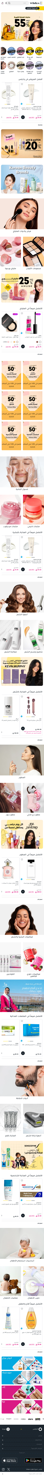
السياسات (39, 1444)
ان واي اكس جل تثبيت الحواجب (33, 337)
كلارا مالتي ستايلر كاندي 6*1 (34, 720)
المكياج (11, 71)
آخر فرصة (39, 57)
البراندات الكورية (39, 72)
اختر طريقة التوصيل (32, 8)
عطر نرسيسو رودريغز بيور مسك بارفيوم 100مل (32, 884)
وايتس (40, 1435)
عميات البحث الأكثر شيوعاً (35, 1474)
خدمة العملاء (38, 1440)
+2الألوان (5, 341)
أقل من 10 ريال (30, 58)
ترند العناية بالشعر (30, 72)
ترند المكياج (20, 57)
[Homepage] (34, 3)
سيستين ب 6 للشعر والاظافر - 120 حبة (31, 1045)
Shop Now (40, 124)
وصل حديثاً (20, 71)
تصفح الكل (39, 354)
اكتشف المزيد (11, 57)
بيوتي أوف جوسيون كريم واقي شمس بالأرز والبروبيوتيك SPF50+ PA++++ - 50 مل (31, 108)
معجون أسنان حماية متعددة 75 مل (31, 1204)
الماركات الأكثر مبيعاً (36, 1448)
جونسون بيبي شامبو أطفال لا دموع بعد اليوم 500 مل (31, 1333)
